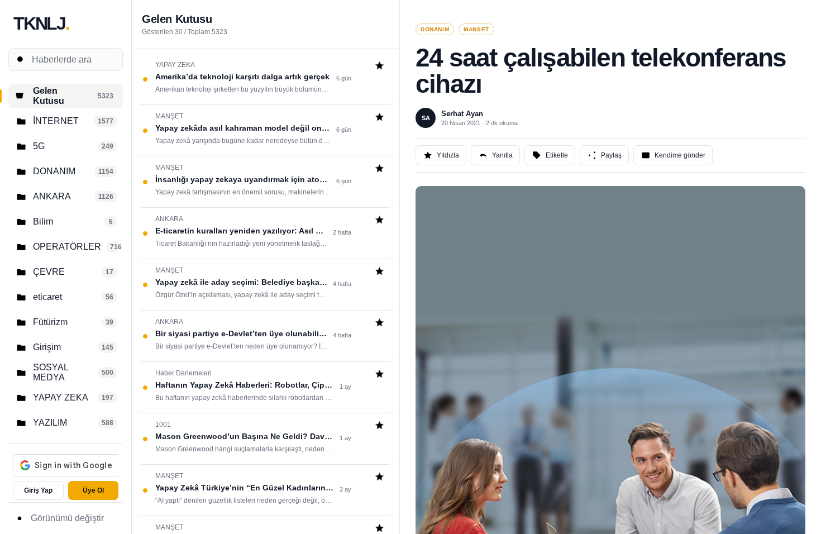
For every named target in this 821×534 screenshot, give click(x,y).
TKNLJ (41, 23)
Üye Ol (93, 490)
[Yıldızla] (379, 67)
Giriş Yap (38, 490)
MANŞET (476, 29)
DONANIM (435, 29)
